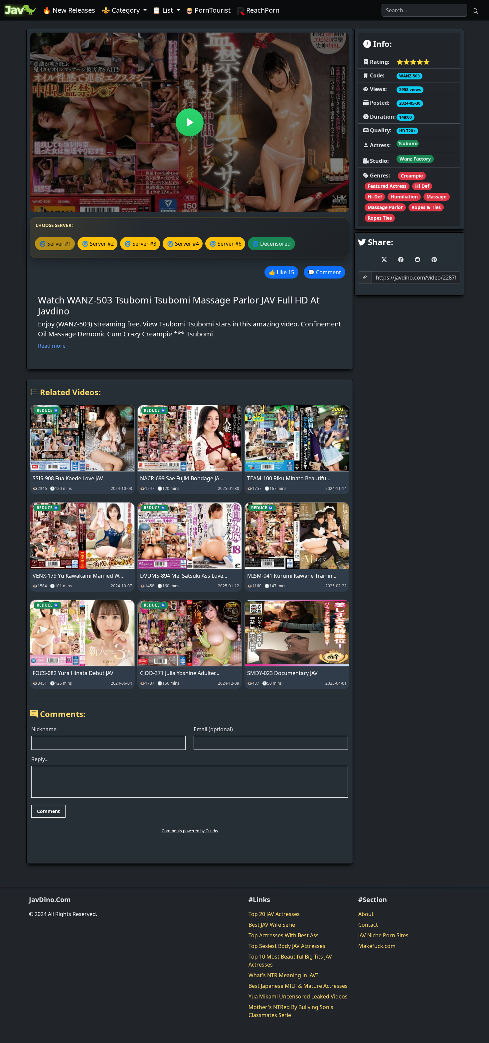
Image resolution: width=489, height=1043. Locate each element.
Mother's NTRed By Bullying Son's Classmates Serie (290, 1011)
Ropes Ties (380, 218)
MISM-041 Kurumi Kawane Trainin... (291, 575)
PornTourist (212, 10)
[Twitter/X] (384, 259)
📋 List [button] (163, 10)
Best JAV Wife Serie (271, 924)
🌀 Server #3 (140, 243)
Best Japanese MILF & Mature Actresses (298, 985)
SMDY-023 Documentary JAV (282, 673)
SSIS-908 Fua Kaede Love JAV (68, 478)
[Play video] (190, 122)
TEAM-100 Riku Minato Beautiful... (289, 478)
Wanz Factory (415, 159)
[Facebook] (401, 259)
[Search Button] (475, 10)
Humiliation (404, 196)
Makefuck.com (377, 946)
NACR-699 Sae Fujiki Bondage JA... (181, 478)
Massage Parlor (385, 207)
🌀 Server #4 (183, 243)
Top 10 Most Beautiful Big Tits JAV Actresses (290, 960)
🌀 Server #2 (98, 243)
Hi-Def (375, 196)
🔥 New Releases (69, 10)
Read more (52, 345)
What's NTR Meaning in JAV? (283, 975)
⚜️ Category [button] (121, 10)
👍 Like (281, 272)
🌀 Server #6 (226, 243)
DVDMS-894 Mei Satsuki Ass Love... (183, 575)
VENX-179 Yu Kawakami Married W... (78, 575)
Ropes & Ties (426, 207)
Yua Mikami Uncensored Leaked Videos (298, 996)
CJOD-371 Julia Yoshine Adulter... (179, 673)
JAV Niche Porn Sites (383, 935)
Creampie (412, 176)
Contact (368, 924)
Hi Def (422, 186)
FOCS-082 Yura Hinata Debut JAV (73, 673)
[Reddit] (417, 259)
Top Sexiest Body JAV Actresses (286, 946)
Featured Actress (387, 186)
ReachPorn (261, 10)
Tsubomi (407, 143)
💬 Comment (324, 272)
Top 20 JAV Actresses (274, 914)
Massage (436, 196)
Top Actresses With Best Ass (283, 935)
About (366, 914)
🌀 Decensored (271, 243)
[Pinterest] (434, 259)
